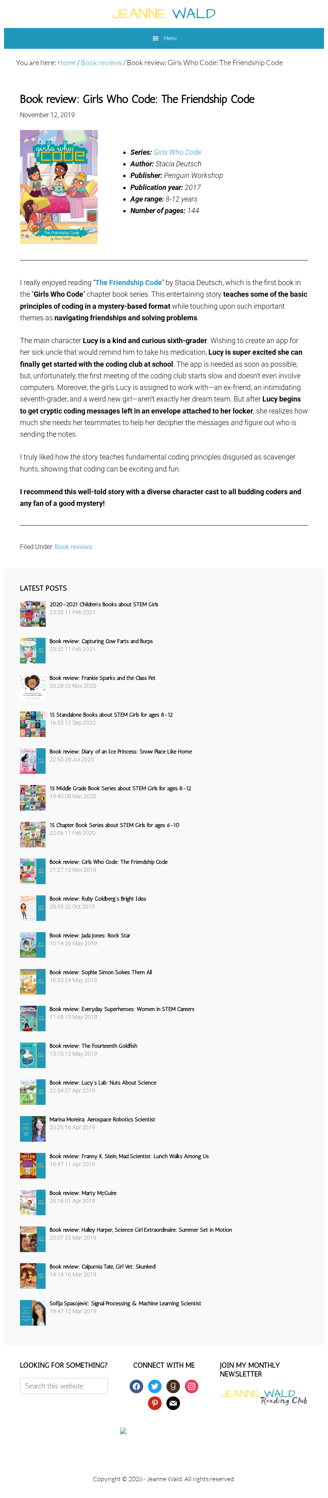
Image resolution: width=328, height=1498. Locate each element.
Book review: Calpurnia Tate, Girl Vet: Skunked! (103, 1266)
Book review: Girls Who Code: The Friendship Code (109, 862)
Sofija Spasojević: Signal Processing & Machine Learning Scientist (125, 1303)
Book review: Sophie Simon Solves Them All (101, 972)
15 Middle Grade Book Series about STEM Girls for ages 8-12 (120, 788)
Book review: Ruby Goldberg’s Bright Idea (98, 898)
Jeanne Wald (164, 14)
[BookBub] (164, 1431)
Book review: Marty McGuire (83, 1193)
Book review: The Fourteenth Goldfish (93, 1046)
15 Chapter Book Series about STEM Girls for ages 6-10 (115, 825)
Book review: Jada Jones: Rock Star (90, 935)
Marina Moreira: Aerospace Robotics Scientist (102, 1119)
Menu (170, 38)
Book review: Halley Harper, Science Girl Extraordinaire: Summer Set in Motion (141, 1229)
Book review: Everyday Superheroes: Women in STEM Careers (122, 1009)
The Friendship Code (128, 282)
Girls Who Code (177, 152)
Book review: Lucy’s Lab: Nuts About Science (103, 1082)
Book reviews (73, 547)
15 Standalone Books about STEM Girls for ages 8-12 (111, 714)
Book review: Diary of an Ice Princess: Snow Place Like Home (121, 751)
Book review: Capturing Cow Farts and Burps (101, 641)
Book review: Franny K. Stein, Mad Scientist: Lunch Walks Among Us (129, 1156)
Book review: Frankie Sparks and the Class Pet (103, 678)
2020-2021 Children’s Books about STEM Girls (104, 604)
